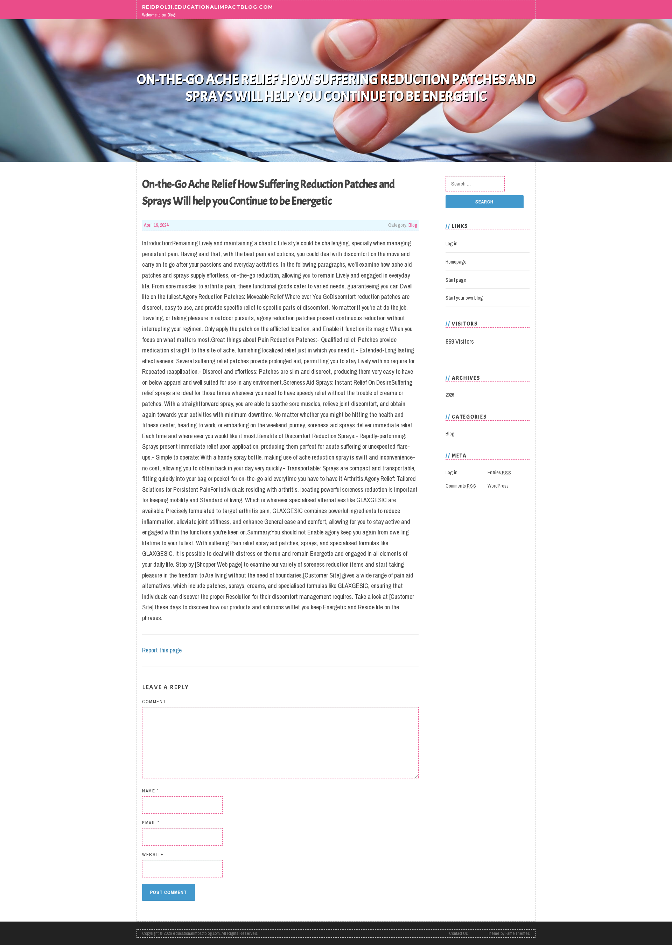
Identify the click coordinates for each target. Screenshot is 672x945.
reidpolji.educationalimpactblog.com (207, 7)
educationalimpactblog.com (196, 933)
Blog (413, 225)
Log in (451, 243)
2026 (450, 395)
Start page (456, 280)
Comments (461, 486)
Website (153, 855)
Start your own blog (464, 298)
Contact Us (458, 933)
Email (151, 823)
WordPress (498, 486)
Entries (499, 472)
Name (150, 791)
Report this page (162, 650)
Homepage (456, 262)
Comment (154, 702)
